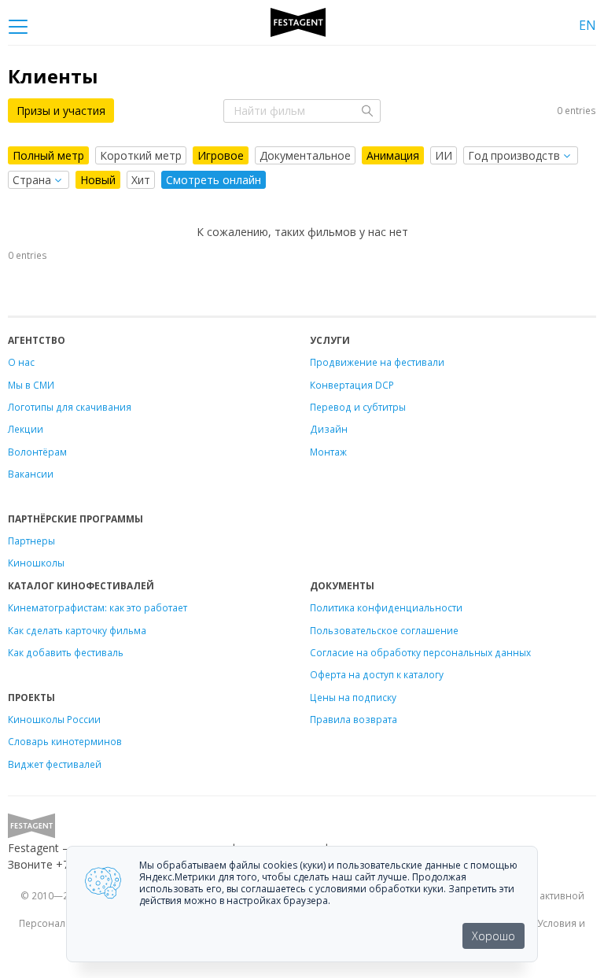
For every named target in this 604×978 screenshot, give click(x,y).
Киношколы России (54, 719)
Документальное (305, 155)
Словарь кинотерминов (65, 741)
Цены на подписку (353, 697)
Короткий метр (141, 155)
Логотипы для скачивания (69, 406)
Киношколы (36, 562)
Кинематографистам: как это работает (97, 607)
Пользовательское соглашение (384, 630)
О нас (21, 362)
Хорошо (493, 935)
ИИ (443, 155)
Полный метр (48, 155)
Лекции (25, 429)
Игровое (220, 155)
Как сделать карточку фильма (77, 630)
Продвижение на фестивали (377, 362)
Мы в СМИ (31, 384)
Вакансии (30, 473)
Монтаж (328, 451)
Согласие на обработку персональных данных (420, 652)
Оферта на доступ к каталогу (377, 674)
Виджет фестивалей (54, 764)
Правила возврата (353, 719)
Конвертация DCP (352, 384)
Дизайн (329, 429)
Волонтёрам (37, 451)
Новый (98, 179)
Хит (140, 179)
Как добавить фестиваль (65, 652)
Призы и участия (61, 110)
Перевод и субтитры (358, 406)
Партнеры (31, 540)
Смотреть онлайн (213, 179)
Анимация (392, 155)
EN (587, 25)
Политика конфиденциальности (386, 607)
